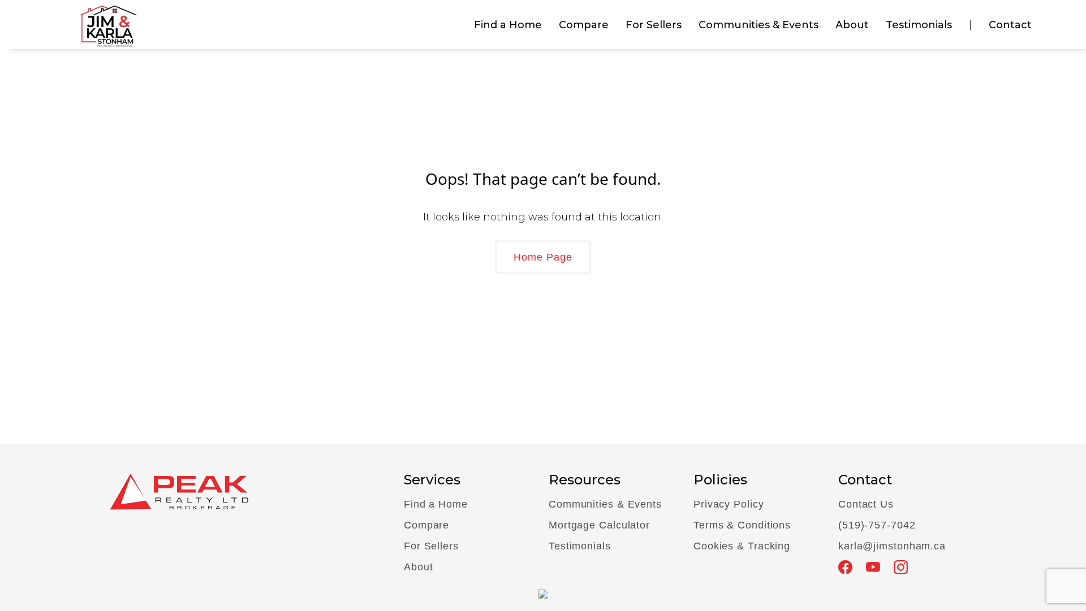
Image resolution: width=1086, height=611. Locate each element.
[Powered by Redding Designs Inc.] (543, 593)
